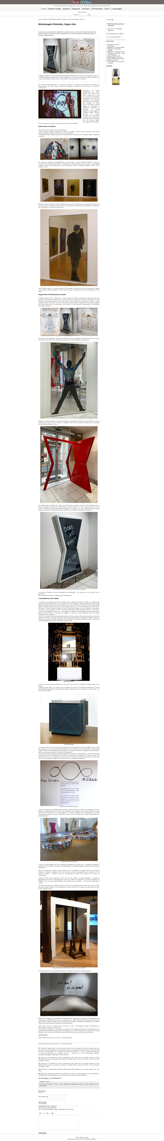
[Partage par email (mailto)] (107, 19)
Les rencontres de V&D (114, 37)
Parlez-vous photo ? (113, 60)
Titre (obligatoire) (42, 1103)
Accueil (40, 19)
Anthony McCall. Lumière (114, 56)
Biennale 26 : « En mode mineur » (116, 51)
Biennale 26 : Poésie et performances (113, 45)
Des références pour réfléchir (116, 33)
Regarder (45, 19)
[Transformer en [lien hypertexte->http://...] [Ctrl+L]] (45, 1113)
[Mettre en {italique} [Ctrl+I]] (42, 1113)
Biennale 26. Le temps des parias (116, 47)
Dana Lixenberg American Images (116, 58)
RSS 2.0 (94, 1139)
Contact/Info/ (86, 1139)
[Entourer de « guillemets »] (50, 1113)
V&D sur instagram (82, 12)
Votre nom (40, 1092)
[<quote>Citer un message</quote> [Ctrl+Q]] (47, 1113)
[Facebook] (109, 19)
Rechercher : (76, 14)
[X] (112, 19)
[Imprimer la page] (110, 19)
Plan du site (71, 1139)
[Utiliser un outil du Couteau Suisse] (52, 1113)
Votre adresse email (43, 1096)
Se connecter (78, 1139)
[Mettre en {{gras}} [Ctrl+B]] (40, 1113)
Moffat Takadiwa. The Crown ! (115, 57)
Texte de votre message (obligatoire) (47, 1107)
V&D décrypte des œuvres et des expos (58, 19)
